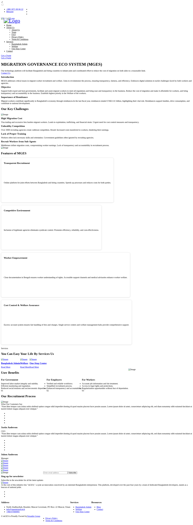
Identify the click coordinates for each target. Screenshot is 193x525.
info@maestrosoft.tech (15, 509)
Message (10, 11)
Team (14, 32)
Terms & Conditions (20, 39)
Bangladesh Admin (19, 44)
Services (9, 42)
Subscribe (72, 473)
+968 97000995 (13, 512)
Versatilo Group (33, 516)
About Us (10, 27)
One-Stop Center (19, 49)
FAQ (14, 35)
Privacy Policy (18, 37)
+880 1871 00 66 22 (14, 9)
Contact (9, 51)
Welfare (15, 46)
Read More (5, 367)
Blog (99, 507)
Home (8, 25)
